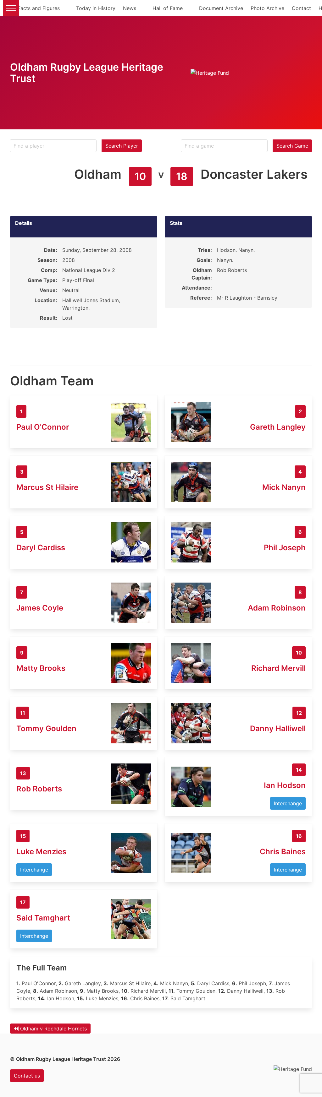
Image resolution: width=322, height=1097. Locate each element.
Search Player (121, 146)
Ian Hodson (285, 785)
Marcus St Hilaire (47, 487)
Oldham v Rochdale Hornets (53, 1028)
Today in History (95, 8)
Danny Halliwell (278, 728)
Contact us (27, 1076)
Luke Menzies (41, 851)
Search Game (292, 146)
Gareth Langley (278, 427)
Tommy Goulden (46, 728)
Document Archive (221, 8)
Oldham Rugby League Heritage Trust (86, 72)
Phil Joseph (285, 547)
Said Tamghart (43, 917)
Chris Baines (283, 851)
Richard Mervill (278, 668)
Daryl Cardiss (40, 547)
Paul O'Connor (42, 427)
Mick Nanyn (284, 487)
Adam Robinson (277, 607)
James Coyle (39, 607)
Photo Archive (267, 8)
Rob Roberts (39, 788)
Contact (301, 8)
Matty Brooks (40, 668)
